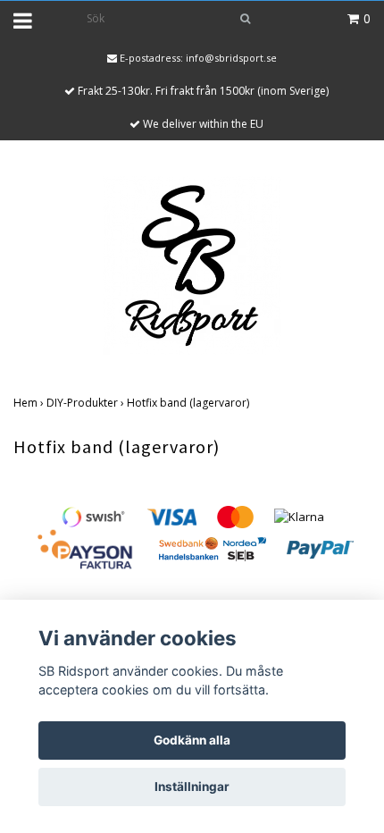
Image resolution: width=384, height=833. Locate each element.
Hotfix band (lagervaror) (189, 402)
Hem (29, 402)
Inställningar (192, 786)
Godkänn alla (192, 740)
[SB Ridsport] (192, 264)
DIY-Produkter (86, 402)
